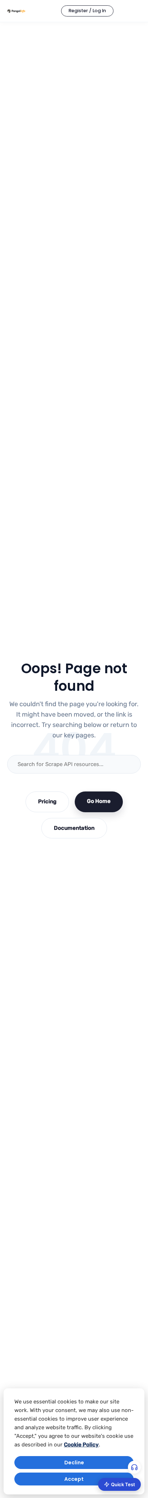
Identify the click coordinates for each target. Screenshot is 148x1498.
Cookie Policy (81, 1444)
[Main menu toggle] (133, 11)
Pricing (47, 801)
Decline (74, 1462)
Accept (74, 1479)
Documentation (74, 828)
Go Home (99, 801)
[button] (87, 10)
